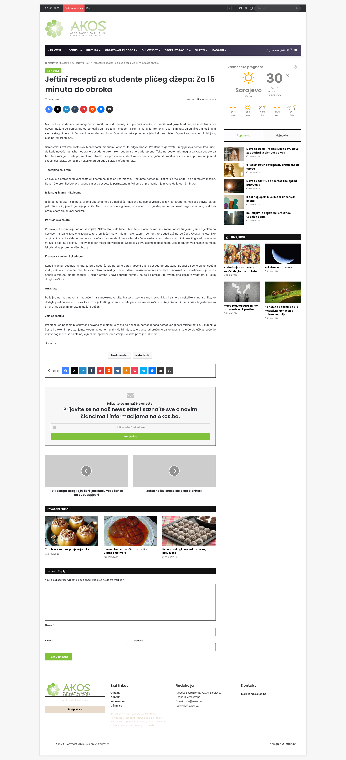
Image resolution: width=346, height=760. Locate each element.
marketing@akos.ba (253, 693)
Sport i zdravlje (176, 50)
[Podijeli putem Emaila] (109, 109)
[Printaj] (169, 370)
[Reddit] (92, 109)
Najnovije (282, 135)
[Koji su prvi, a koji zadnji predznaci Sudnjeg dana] (234, 218)
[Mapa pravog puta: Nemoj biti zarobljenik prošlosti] (242, 292)
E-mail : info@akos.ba (189, 701)
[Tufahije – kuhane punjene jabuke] (71, 531)
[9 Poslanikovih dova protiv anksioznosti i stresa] (234, 170)
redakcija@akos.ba (187, 705)
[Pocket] (134, 370)
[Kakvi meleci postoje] (283, 254)
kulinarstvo (120, 355)
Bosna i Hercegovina (188, 696)
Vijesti (200, 50)
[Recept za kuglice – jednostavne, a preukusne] (189, 531)
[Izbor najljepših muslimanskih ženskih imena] (234, 202)
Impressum (117, 701)
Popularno (243, 135)
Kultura (92, 50)
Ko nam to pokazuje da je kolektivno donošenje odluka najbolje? (281, 310)
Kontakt (115, 696)
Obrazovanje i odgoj (120, 50)
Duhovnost (150, 50)
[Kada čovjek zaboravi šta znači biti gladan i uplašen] (242, 254)
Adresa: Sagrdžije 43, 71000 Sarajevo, (198, 692)
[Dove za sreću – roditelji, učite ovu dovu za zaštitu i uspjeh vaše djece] (234, 154)
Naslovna (54, 50)
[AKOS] (75, 28)
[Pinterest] (83, 109)
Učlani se (116, 705)
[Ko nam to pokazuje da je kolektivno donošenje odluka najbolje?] (283, 292)
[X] (57, 109)
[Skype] (143, 370)
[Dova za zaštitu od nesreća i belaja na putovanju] (234, 186)
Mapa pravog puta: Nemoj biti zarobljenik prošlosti (241, 307)
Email (49, 640)
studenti (143, 355)
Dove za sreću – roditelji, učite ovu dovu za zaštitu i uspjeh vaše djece (272, 150)
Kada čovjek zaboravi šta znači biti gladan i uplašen (241, 269)
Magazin (218, 50)
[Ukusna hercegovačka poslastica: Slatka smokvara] (130, 531)
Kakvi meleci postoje (97, 8)
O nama (115, 692)
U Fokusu (72, 50)
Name (49, 625)
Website (138, 640)
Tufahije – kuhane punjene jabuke (67, 549)
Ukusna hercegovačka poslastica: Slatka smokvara (126, 551)
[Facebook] (49, 109)
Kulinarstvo (78, 62)
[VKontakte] (117, 370)
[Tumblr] (75, 109)
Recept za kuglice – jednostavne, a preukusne (185, 551)
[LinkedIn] (66, 109)
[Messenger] (101, 109)
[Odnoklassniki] (126, 370)
